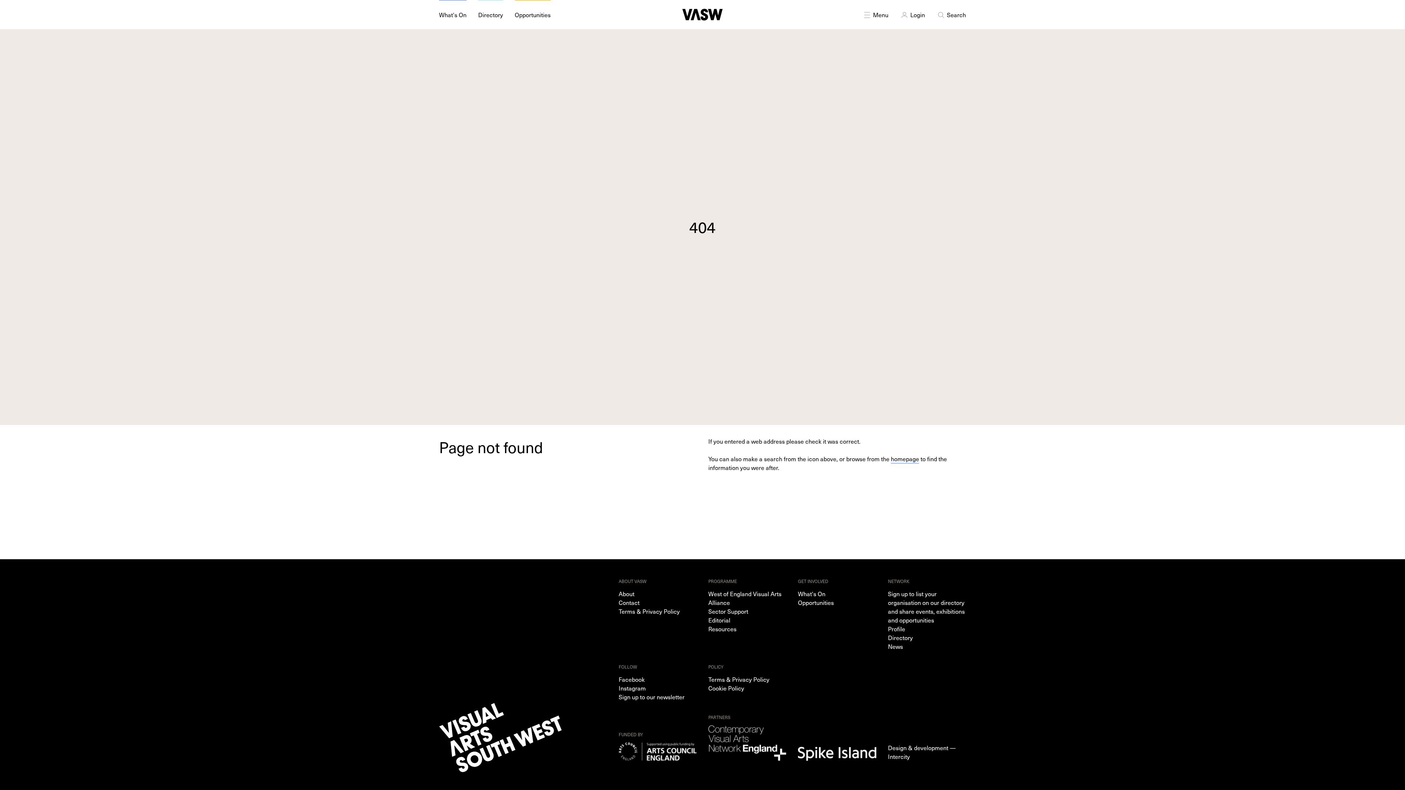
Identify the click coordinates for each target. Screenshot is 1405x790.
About (626, 593)
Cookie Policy (726, 688)
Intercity (899, 756)
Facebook (632, 679)
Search (956, 14)
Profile (896, 628)
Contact (629, 602)
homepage (905, 458)
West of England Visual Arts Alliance (745, 598)
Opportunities (816, 602)
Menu (880, 14)
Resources (722, 628)
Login (917, 14)
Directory (900, 637)
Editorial (719, 620)
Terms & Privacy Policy (649, 611)
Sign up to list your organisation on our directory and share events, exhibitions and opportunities (926, 606)
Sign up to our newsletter (652, 696)
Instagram (632, 688)
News (895, 646)
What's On (811, 593)
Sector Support (728, 611)
